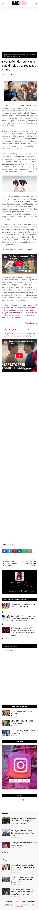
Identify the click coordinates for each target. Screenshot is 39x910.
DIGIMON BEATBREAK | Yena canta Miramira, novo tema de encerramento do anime (23, 606)
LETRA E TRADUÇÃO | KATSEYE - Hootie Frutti (22, 712)
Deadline (33, 323)
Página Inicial (8, 901)
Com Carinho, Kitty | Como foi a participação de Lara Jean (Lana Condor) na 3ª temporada (22, 892)
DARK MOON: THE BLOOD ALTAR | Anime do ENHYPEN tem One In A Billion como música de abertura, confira (22, 631)
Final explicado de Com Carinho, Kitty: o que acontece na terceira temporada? (22, 867)
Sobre (17, 901)
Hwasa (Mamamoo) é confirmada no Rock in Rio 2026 (24, 844)
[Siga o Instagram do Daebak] (19, 789)
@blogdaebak (13, 330)
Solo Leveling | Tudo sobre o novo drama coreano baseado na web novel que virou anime (23, 618)
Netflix (32, 308)
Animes (14, 54)
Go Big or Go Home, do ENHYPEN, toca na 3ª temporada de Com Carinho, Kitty (23, 879)
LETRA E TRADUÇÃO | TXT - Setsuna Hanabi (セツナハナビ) (23, 732)
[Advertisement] (19, 28)
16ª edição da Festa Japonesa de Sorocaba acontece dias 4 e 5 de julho (22, 833)
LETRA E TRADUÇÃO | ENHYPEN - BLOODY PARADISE (22, 722)
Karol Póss (7, 74)
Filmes (12, 544)
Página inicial (7, 54)
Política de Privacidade (28, 901)
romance (16, 313)
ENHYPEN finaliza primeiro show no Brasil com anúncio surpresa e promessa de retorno (23, 820)
